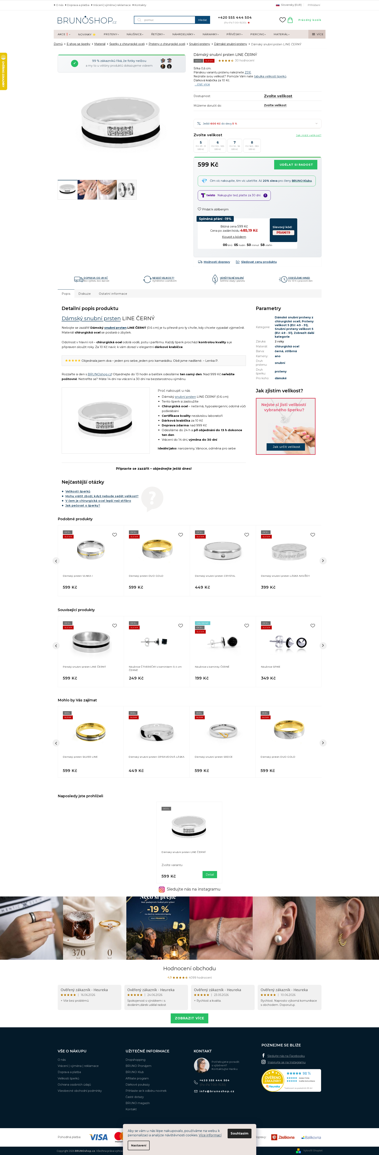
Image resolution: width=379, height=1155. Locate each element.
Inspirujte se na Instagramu (287, 1062)
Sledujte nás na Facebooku (286, 1056)
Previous (56, 645)
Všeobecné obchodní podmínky (80, 1091)
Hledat (202, 19)
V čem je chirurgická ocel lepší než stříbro (98, 501)
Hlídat (256, 262)
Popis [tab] (66, 294)
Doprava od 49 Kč (96, 278)
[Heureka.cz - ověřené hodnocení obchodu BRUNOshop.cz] (291, 1080)
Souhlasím (239, 1133)
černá (279, 351)
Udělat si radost (296, 164)
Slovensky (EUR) (291, 4)
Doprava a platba (78, 5)
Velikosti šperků (78, 491)
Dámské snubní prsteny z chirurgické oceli (294, 319)
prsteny (280, 371)
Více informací (210, 1135)
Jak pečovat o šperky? (82, 505)
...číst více (202, 84)
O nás (59, 5)
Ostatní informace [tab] (113, 294)
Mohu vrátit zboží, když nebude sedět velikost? (102, 496)
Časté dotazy (135, 1097)
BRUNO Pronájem (138, 1066)
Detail (210, 874)
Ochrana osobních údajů (74, 1084)
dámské (281, 378)
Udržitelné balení (232, 278)
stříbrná (291, 351)
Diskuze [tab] (84, 294)
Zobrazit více (189, 1018)
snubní (280, 363)
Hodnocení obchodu (189, 968)
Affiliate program (137, 1078)
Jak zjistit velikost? (309, 135)
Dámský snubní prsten (91, 318)
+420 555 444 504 (215, 1080)
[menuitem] (64, 34)
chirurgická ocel (287, 346)
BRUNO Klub (135, 1072)
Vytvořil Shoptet (312, 1150)
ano (278, 356)
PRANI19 (283, 232)
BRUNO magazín (138, 1103)
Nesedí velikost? (163, 278)
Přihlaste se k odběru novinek (146, 1091)
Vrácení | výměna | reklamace (112, 5)
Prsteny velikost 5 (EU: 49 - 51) (294, 323)
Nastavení (138, 1145)
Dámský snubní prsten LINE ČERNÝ (184, 852)
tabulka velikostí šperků (270, 76)
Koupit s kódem (234, 237)
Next (323, 645)
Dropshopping (135, 1060)
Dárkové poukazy (138, 1084)
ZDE (248, 72)
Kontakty (140, 5)
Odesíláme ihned (299, 278)
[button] (91, 769)
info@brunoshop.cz (217, 1091)
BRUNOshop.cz (100, 374)
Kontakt (131, 1109)
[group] (91, 743)
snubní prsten (115, 328)
